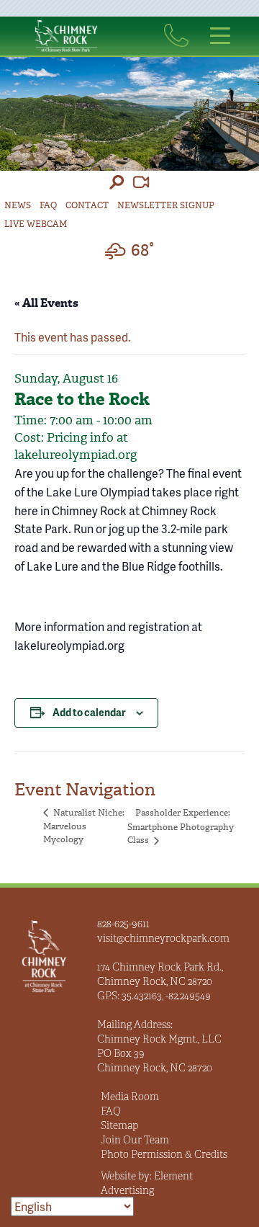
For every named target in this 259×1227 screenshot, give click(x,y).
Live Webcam (35, 224)
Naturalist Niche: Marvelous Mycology (83, 826)
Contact (87, 205)
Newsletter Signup (165, 205)
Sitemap (119, 1125)
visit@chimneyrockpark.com (163, 938)
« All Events (46, 303)
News (17, 205)
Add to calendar (89, 712)
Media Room (130, 1096)
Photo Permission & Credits (164, 1154)
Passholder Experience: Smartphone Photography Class (180, 826)
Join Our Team (135, 1139)
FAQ (48, 205)
